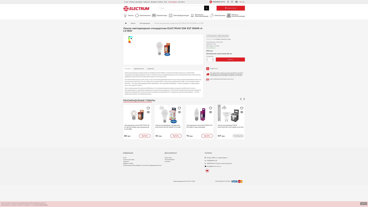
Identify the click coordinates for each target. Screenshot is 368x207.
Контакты (181, 2)
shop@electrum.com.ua (214, 166)
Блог (165, 2)
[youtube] (207, 171)
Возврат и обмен (157, 2)
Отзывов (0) (150, 68)
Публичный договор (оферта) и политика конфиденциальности (142, 165)
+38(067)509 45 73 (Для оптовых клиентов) (219, 163)
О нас (126, 2)
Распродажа (172, 2)
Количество (210, 56)
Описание (128, 68)
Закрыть (363, 203)
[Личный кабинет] (228, 2)
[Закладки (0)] (232, 2)
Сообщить (238, 136)
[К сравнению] (236, 2)
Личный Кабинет (170, 159)
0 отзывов (217, 39)
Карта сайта (168, 157)
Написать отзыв (226, 39)
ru (240, 2)
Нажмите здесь (43, 205)
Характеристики (139, 68)
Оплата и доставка (135, 2)
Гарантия (146, 2)
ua (243, 2)
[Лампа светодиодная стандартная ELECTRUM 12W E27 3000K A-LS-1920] (163, 49)
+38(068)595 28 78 (218, 2)
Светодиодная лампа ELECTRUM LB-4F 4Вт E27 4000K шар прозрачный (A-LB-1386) (137, 127)
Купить (230, 59)
